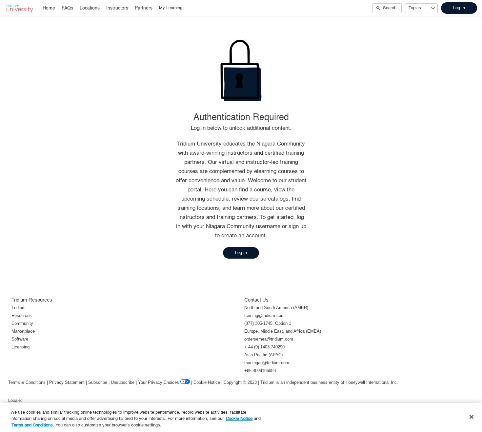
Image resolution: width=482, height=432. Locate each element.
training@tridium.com (264, 315)
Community (22, 323)
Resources (21, 315)
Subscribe (97, 382)
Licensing (20, 346)
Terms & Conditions (27, 382)
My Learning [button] (170, 8)
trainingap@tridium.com (266, 362)
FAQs (67, 8)
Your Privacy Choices (158, 382)
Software (19, 339)
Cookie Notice (206, 382)
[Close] (471, 417)
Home (49, 8)
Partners (143, 8)
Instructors (117, 8)
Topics (415, 8)
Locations (90, 8)
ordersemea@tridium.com (268, 339)
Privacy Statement (67, 382)
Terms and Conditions (32, 425)
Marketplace (23, 331)
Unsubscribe (122, 382)
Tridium (18, 307)
